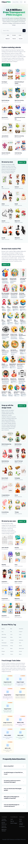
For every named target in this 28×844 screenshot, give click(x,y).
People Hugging (5, 282)
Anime (3, 203)
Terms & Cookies (21, 824)
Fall (11, 631)
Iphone (20, 645)
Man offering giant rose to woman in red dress (6, 294)
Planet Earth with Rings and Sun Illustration (15, 307)
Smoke (20, 651)
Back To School (18, 581)
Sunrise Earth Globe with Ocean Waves (22, 307)
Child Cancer (23, 281)
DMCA (20, 821)
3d (2, 186)
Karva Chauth (5, 478)
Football (14, 35)
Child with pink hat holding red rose (23, 279)
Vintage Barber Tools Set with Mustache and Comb (21, 380)
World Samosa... (5, 352)
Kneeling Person (14, 297)
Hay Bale (20, 38)
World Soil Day (18, 444)
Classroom (17, 615)
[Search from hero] (24, 30)
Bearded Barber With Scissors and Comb (6, 379)
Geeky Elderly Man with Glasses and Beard (17, 393)
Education (4, 615)
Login (11, 819)
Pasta (20, 637)
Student (12, 640)
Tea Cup (12, 354)
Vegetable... (21, 338)
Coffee (11, 642)
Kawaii (16, 203)
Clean (6, 2)
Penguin (3, 651)
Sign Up (12, 821)
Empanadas (4, 354)
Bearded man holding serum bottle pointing (13, 379)
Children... (4, 338)
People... (12, 282)
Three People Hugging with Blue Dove (4, 279)
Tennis (11, 654)
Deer (20, 642)
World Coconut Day (19, 136)
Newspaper (4, 637)
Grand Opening (5, 645)
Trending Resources (4, 820)
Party (16, 564)
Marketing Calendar (4, 830)
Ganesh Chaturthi (6, 152)
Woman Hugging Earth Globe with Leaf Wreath (23, 322)
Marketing (17, 598)
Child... (22, 282)
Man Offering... (5, 297)
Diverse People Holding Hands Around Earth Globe (14, 279)
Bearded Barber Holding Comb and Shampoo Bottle (12, 366)
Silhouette (17, 237)
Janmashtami (5, 136)
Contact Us (21, 826)
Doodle (3, 237)
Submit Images (13, 823)
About (20, 819)
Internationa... (5, 281)
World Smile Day (5, 100)
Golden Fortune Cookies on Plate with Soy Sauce (14, 335)
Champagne (4, 642)
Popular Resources (4, 823)
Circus (16, 495)
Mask (11, 648)
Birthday (17, 547)
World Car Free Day (19, 100)
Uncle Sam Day (18, 152)
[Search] (21, 2)
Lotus (20, 634)
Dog (2, 631)
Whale (20, 654)
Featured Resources (4, 826)
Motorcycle (21, 648)
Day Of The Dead (19, 461)
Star (2, 640)
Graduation (4, 581)
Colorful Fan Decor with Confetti (21, 365)
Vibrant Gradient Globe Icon (5, 365)
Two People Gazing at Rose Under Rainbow (22, 294)
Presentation (5, 598)
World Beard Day (12, 367)
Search (11, 651)
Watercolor (17, 220)
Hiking (11, 645)
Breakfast (21, 628)
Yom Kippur (4, 81)
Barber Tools (21, 383)
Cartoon (17, 186)
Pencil (20, 35)
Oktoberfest (5, 117)
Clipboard (8, 38)
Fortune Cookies (14, 338)
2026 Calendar (5, 547)
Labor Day (4, 634)
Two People (22, 297)
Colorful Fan (19, 368)
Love (3, 648)
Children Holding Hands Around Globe (5, 335)
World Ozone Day (9, 310)
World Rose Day (5, 295)
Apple (8, 35)
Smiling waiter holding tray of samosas (23, 351)
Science (14, 38)
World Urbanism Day (6, 444)
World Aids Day (5, 461)
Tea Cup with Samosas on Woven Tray (14, 351)
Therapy (17, 512)
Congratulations (6, 495)
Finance (20, 631)
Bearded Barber (5, 383)
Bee (11, 628)
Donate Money (5, 512)
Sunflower (21, 640)
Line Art (3, 220)
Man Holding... (16, 323)
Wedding (4, 564)
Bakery (3, 628)
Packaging (17, 478)
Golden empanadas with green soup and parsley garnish (5, 351)
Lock (11, 634)
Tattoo (3, 654)
